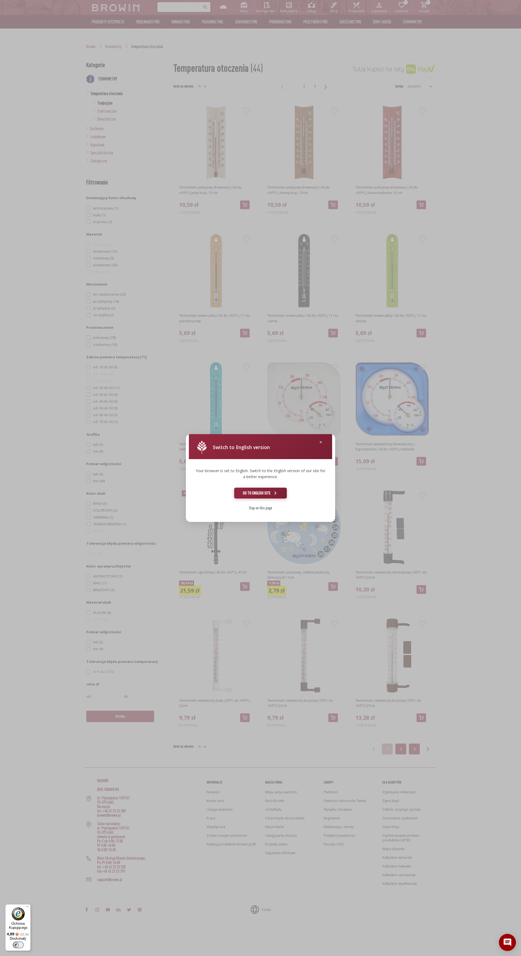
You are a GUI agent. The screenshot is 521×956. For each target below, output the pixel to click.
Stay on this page (260, 508)
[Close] (320, 442)
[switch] (18, 945)
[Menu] (27, 907)
